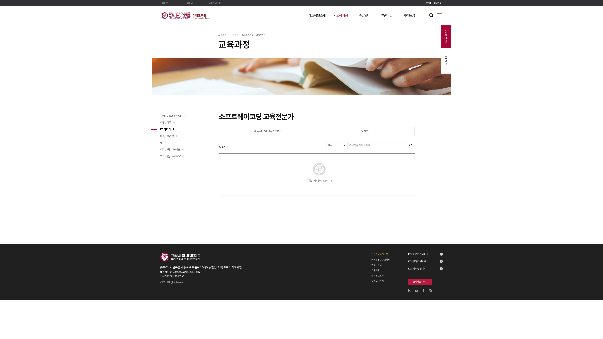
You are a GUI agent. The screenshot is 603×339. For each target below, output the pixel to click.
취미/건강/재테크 (170, 149)
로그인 (428, 3)
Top (444, 303)
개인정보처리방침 (379, 254)
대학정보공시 (377, 275)
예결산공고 (376, 265)
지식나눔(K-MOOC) (171, 156)
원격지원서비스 (420, 281)
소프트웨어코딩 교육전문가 (267, 130)
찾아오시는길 (377, 281)
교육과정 (342, 15)
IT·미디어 (165, 129)
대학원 (190, 3)
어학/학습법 (167, 136)
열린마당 (386, 15)
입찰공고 (375, 270)
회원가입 (438, 3)
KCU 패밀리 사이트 (417, 261)
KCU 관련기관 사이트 (418, 254)
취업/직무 (166, 122)
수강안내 (364, 15)
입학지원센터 (214, 3)
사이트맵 (409, 15)
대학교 (165, 3)
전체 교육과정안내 (171, 116)
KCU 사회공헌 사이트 (418, 268)
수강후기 (365, 130)
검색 (431, 15)
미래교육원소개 (315, 15)
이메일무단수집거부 (380, 259)
